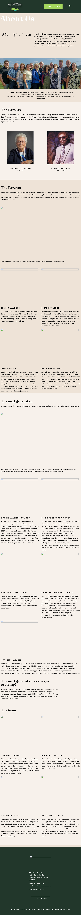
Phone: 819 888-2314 (36, 883)
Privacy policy (65, 909)
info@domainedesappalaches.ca (40, 886)
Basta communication (51, 909)
